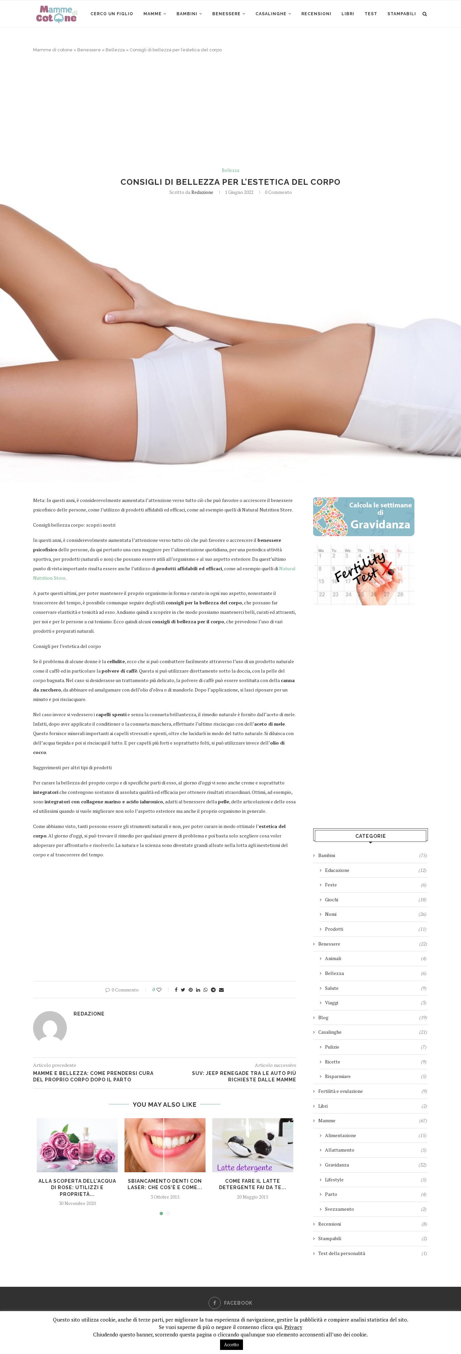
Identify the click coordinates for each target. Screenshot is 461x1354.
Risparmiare (376, 1076)
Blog (372, 1017)
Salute (376, 988)
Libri (348, 13)
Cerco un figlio (111, 13)
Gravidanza (376, 1164)
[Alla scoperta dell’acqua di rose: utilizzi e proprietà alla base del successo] (77, 1145)
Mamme (152, 13)
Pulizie (376, 1047)
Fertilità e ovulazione (372, 1091)
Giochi (376, 899)
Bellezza (115, 49)
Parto (376, 1194)
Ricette (376, 1061)
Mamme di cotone (53, 49)
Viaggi (376, 1002)
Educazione (376, 870)
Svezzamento (376, 1209)
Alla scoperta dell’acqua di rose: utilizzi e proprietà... (77, 1187)
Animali (376, 958)
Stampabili (401, 13)
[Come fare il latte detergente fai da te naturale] (252, 1145)
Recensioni (316, 13)
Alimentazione (376, 1135)
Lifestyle (376, 1179)
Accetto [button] (231, 1345)
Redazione (202, 192)
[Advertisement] (230, 110)
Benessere (226, 13)
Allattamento (376, 1150)
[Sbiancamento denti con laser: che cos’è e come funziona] (165, 1145)
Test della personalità (372, 1253)
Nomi (376, 914)
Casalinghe (271, 13)
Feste (376, 884)
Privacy (293, 1327)
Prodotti (376, 929)
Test (370, 13)
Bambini (187, 13)
